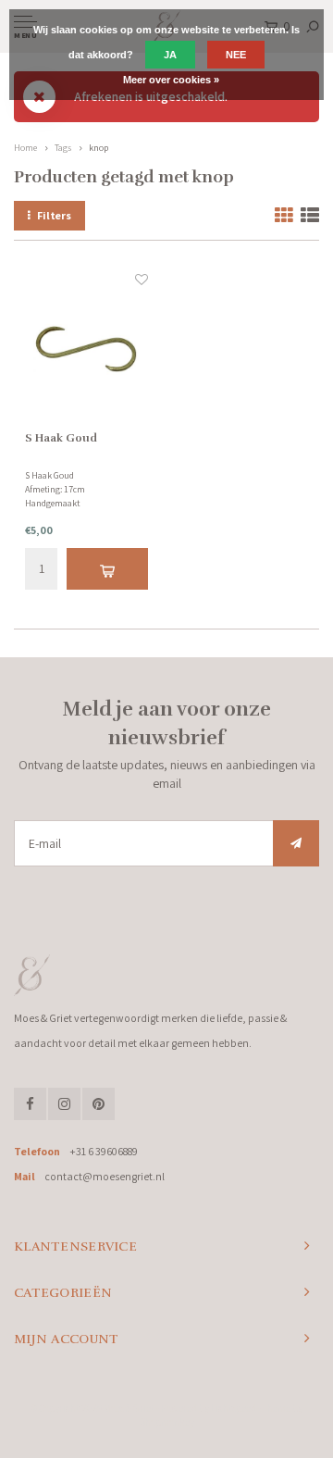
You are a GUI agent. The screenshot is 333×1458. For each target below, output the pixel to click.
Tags (63, 148)
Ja (170, 54)
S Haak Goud (61, 437)
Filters (54, 215)
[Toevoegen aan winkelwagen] (107, 569)
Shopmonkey (167, 1421)
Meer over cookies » (171, 79)
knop (98, 148)
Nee (236, 54)
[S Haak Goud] (86, 349)
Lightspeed (233, 1408)
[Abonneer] (296, 843)
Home (25, 148)
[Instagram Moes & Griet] (64, 1104)
